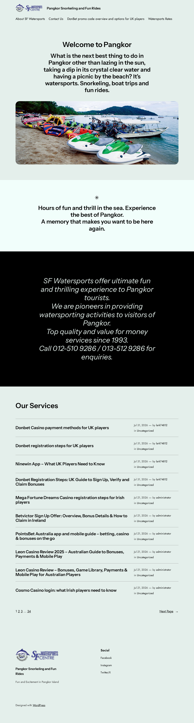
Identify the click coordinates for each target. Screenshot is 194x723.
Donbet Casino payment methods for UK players (62, 428)
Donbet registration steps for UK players (55, 446)
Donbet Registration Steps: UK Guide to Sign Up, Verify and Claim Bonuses (72, 482)
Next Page (169, 611)
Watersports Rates (160, 18)
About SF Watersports (30, 18)
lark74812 (161, 425)
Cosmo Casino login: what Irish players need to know (66, 590)
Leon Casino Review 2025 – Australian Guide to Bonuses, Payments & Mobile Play (70, 554)
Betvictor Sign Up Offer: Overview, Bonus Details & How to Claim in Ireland (71, 518)
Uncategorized (145, 431)
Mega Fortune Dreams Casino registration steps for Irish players (70, 500)
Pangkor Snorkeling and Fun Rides (74, 8)
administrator (163, 497)
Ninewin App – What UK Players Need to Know (60, 464)
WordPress (39, 705)
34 (29, 611)
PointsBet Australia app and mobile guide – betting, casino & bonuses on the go (72, 536)
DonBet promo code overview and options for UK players (105, 18)
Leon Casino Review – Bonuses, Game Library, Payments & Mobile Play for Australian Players (72, 572)
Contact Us (56, 18)
